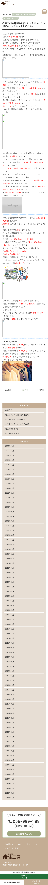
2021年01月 (9, 493)
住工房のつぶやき (12, 429)
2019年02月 (9, 549)
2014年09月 (9, 755)
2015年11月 (9, 690)
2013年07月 (9, 797)
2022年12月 (9, 479)
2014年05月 (9, 774)
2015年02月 (9, 732)
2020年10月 (9, 507)
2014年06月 (9, 769)
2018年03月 (9, 572)
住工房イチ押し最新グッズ (15, 419)
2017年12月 (9, 582)
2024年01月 (9, 465)
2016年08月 (9, 652)
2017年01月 (9, 629)
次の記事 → (41, 390)
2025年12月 (9, 450)
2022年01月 (9, 483)
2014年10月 (9, 750)
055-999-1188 (26, 822)
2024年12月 (9, 460)
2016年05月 (9, 666)
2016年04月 (9, 671)
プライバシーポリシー (13, 848)
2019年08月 (9, 535)
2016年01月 (9, 680)
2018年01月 (9, 577)
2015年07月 (9, 708)
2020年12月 (9, 497)
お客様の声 (9, 844)
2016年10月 (9, 643)
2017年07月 (9, 600)
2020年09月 (9, 511)
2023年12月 (9, 469)
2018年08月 (9, 558)
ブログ (20, 844)
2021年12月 (9, 488)
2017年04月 (9, 615)
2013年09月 (9, 788)
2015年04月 (9, 722)
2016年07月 (9, 657)
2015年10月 (9, 694)
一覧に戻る (24, 390)
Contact (36, 882)
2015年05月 (9, 718)
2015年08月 (9, 704)
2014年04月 (9, 779)
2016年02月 (9, 675)
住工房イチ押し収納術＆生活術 (17, 415)
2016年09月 (9, 647)
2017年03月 (9, 619)
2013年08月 (9, 793)
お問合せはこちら (24, 833)
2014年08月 (9, 760)
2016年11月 (9, 638)
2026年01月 (9, 446)
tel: (12, 882)
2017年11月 (9, 586)
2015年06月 (9, 713)
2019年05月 (9, 544)
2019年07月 (9, 540)
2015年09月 (9, 699)
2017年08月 (9, 596)
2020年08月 (9, 516)
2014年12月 (9, 741)
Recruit (24, 876)
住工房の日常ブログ (12, 433)
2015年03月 (9, 727)
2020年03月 (9, 530)
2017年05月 (9, 610)
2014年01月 (9, 783)
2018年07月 (9, 563)
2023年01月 (9, 474)
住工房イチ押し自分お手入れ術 (17, 424)
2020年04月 (9, 525)
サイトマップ (32, 844)
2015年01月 (9, 736)
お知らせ (8, 410)
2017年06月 (9, 605)
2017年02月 (9, 624)
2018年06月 (9, 568)
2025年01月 (9, 455)
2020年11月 (9, 502)
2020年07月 (9, 521)
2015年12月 (9, 685)
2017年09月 (9, 591)
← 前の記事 (6, 390)
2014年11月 (9, 746)
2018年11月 (9, 554)
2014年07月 (9, 765)
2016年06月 (9, 661)
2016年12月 (9, 633)
